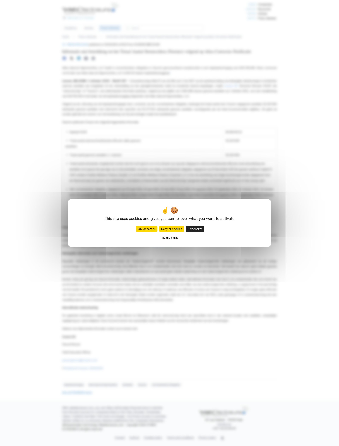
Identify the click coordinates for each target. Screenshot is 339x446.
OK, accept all (147, 229)
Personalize (195, 229)
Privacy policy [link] (169, 238)
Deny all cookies (171, 229)
